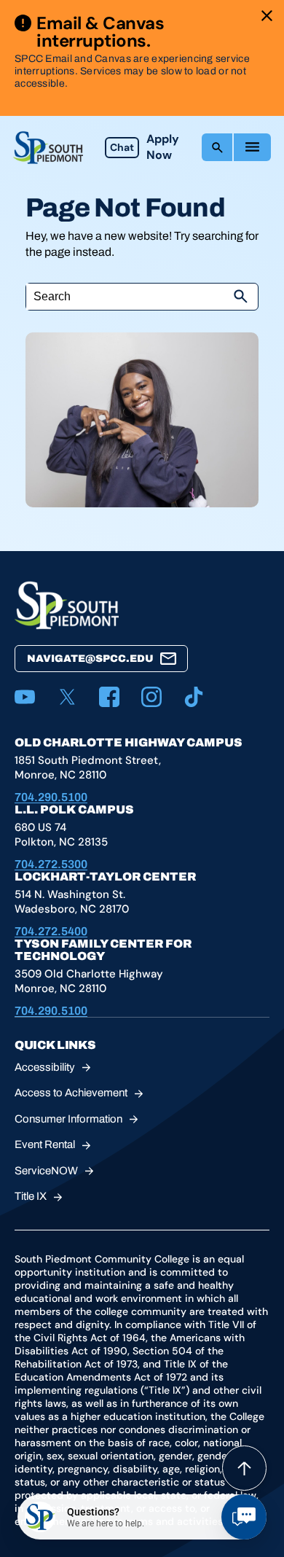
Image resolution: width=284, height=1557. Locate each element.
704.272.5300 (51, 864)
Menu (252, 147)
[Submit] (240, 297)
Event (45, 1144)
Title (31, 1196)
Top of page (244, 1468)
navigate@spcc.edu (90, 658)
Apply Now (162, 147)
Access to (71, 1093)
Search (217, 147)
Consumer (68, 1119)
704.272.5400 (51, 931)
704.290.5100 (51, 797)
